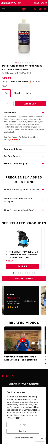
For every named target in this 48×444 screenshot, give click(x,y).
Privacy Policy (13, 418)
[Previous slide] (4, 3)
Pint (6, 93)
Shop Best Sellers (24, 278)
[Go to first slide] (44, 3)
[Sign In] (40, 9)
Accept (22, 424)
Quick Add (23, 266)
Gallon (29, 93)
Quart (17, 93)
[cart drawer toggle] (44, 9)
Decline (22, 431)
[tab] (16, 63)
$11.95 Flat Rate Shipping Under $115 (24, 3)
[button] (24, 81)
